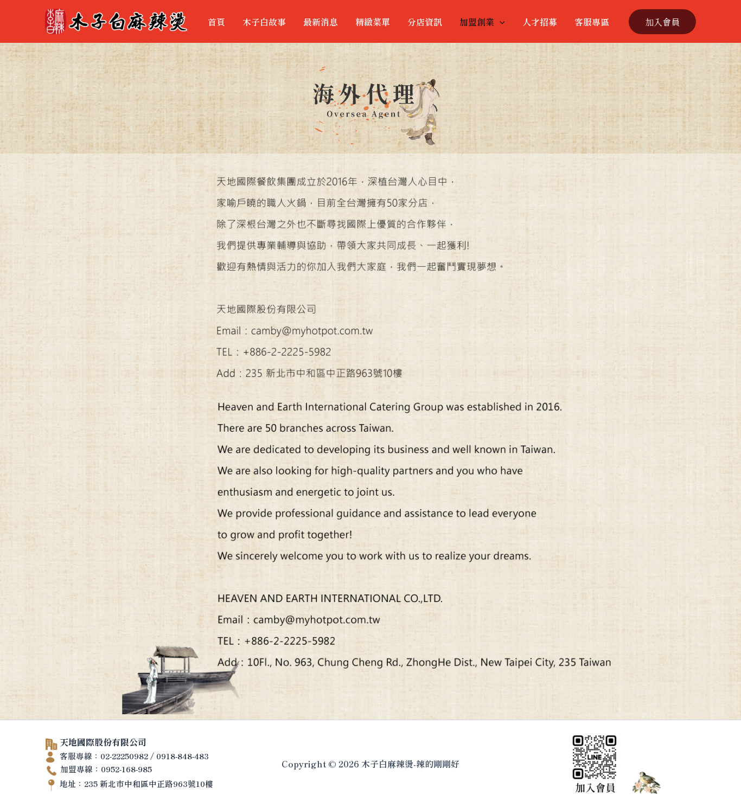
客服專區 (591, 21)
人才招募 (539, 21)
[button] (499, 22)
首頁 (216, 21)
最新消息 (320, 21)
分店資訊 (424, 21)
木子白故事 (264, 21)
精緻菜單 (372, 21)
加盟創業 (476, 21)
